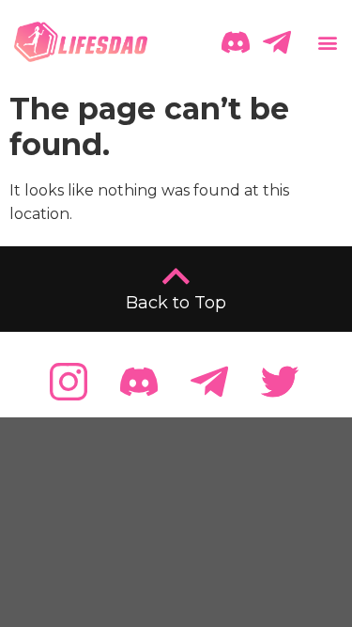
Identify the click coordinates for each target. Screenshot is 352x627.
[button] (326, 41)
